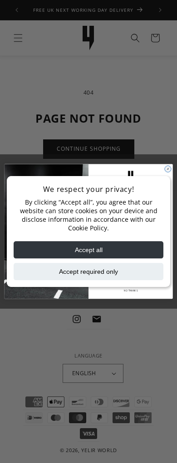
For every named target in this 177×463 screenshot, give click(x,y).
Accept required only (88, 271)
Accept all (89, 249)
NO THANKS (130, 290)
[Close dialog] (168, 169)
